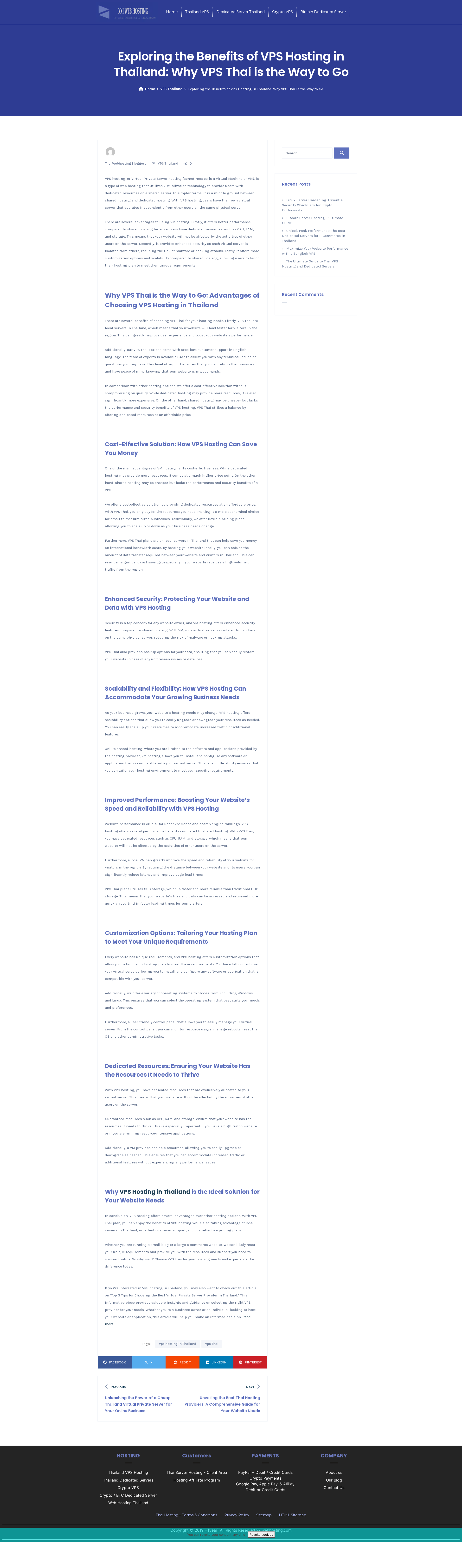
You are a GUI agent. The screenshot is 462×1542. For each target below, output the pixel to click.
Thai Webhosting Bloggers (125, 163)
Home (150, 89)
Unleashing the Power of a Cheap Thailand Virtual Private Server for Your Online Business (138, 1404)
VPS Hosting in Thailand (155, 1192)
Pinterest (253, 1362)
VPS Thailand (171, 89)
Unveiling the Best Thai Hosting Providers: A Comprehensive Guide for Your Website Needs (222, 1404)
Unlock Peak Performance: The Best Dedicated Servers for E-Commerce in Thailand (313, 235)
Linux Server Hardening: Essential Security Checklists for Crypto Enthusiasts (313, 205)
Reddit (185, 1362)
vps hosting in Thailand (177, 1344)
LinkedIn (219, 1362)
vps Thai (211, 1344)
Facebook (117, 1362)
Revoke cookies (261, 1534)
